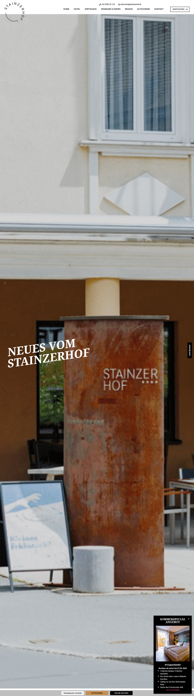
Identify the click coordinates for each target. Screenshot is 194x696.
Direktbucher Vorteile (73, 693)
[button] (189, 619)
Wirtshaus (91, 9)
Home (66, 9)
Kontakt (159, 9)
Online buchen (121, 693)
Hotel (77, 9)
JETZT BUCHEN (172, 690)
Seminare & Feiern (110, 9)
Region (129, 9)
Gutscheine (143, 9)
